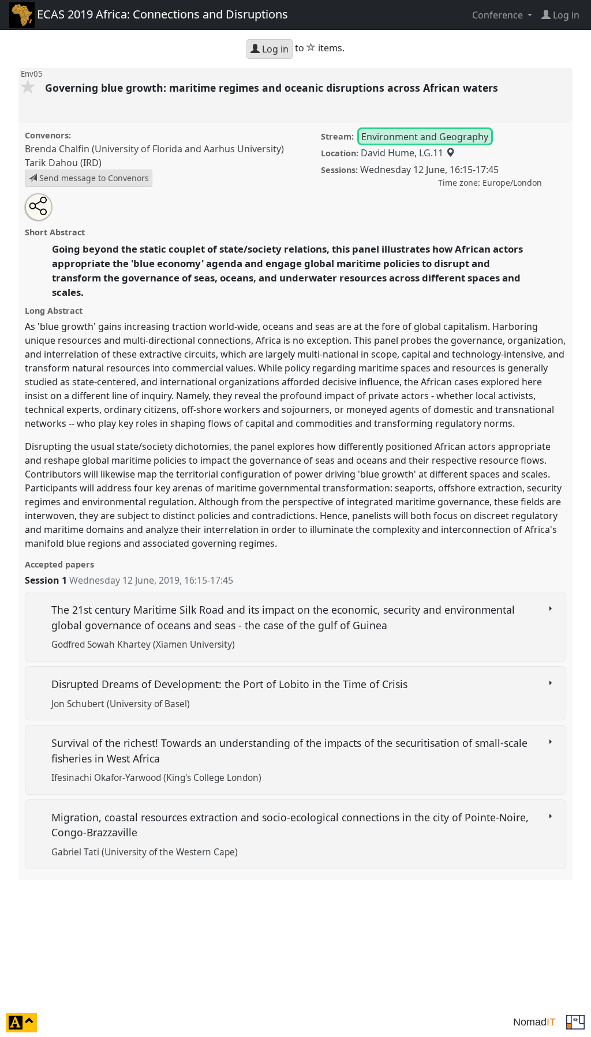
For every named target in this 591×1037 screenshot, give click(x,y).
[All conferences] (575, 1021)
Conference (498, 15)
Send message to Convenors (93, 177)
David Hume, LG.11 (403, 152)
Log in (274, 49)
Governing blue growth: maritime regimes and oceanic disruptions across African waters (273, 88)
